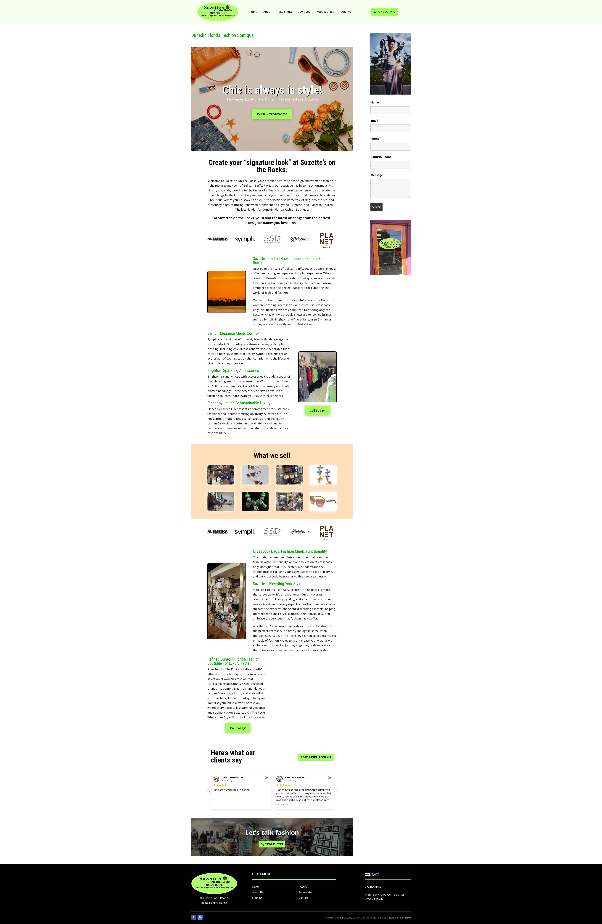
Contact (347, 12)
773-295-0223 (274, 844)
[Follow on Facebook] (193, 917)
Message (376, 175)
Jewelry (304, 12)
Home (253, 12)
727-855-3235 (386, 12)
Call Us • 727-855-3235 (272, 114)
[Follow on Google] (200, 917)
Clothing (285, 12)
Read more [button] (247, 804)
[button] (334, 791)
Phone (374, 138)
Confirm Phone (380, 157)
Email (374, 120)
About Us (257, 892)
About (267, 12)
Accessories (325, 12)
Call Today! (317, 410)
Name (374, 102)
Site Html (405, 917)
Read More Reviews (316, 757)
